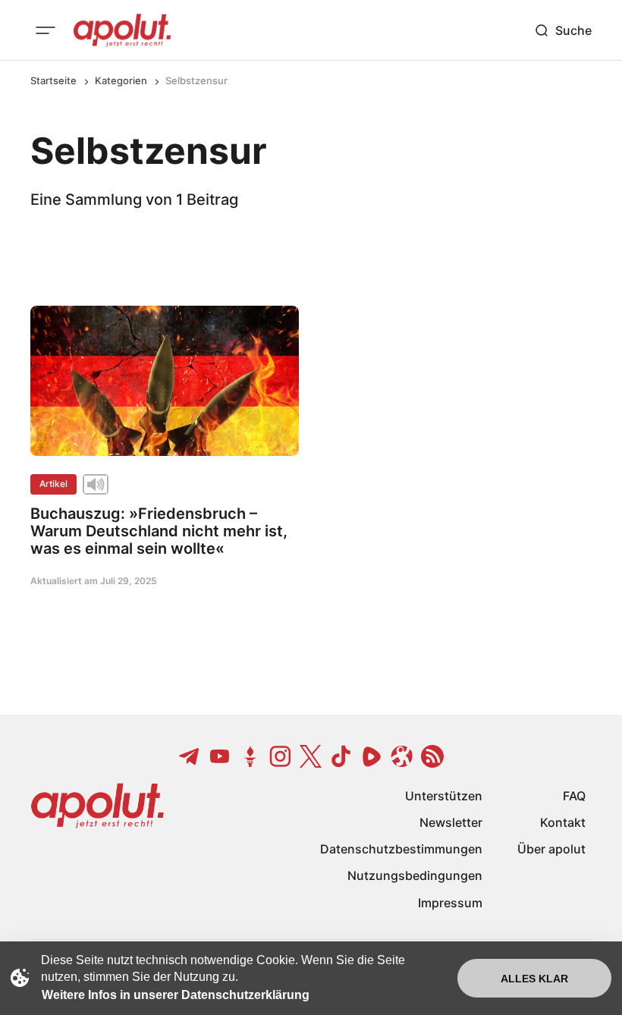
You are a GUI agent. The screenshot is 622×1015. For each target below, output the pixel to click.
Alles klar (534, 979)
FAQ (574, 795)
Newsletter (450, 822)
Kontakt (563, 822)
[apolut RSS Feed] (432, 756)
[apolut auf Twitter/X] (311, 756)
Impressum (450, 902)
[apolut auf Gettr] (250, 756)
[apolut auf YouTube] (220, 756)
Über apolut (551, 848)
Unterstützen (443, 795)
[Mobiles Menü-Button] (45, 30)
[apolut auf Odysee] (402, 756)
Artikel (53, 483)
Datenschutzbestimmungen (401, 848)
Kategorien (121, 80)
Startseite (53, 80)
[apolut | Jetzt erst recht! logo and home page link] (122, 30)
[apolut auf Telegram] (189, 756)
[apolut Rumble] (371, 756)
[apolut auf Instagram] (280, 756)
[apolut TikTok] (341, 756)
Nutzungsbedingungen (414, 875)
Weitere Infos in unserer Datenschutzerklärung (175, 994)
